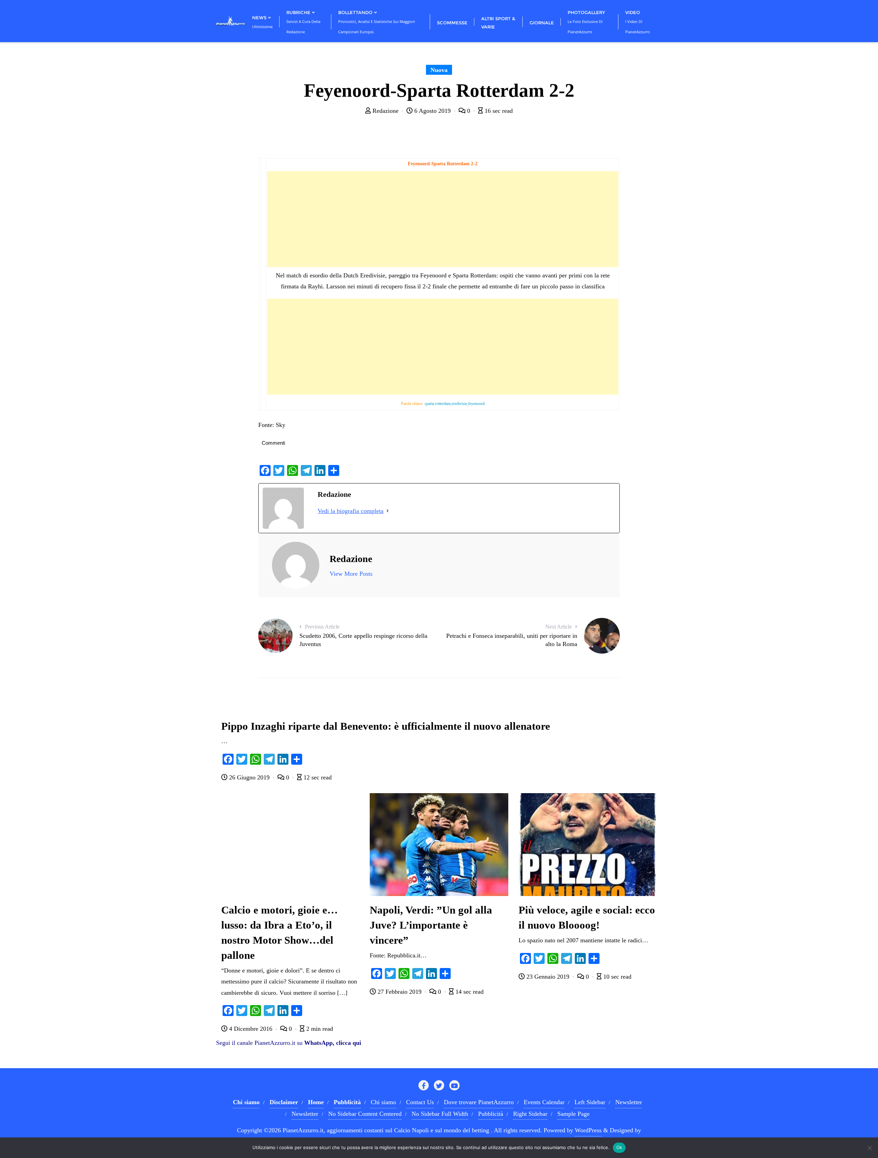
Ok (619, 1147)
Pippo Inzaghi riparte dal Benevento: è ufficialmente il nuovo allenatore (385, 726)
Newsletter (628, 1102)
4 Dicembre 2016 (250, 1028)
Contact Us (420, 1102)
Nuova (439, 70)
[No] (869, 1147)
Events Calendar (544, 1102)
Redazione (385, 110)
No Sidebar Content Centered (365, 1113)
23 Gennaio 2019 (548, 976)
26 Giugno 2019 (249, 777)
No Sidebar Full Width (440, 1113)
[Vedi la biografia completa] (387, 510)
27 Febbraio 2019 (399, 991)
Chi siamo (383, 1102)
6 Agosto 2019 (432, 110)
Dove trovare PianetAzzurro (479, 1102)
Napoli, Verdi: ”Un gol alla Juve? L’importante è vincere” (431, 925)
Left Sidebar (589, 1102)
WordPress (588, 1130)
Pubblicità (490, 1113)
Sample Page (573, 1113)
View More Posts (351, 573)
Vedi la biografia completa (350, 511)
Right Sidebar (530, 1113)
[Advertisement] (442, 219)
